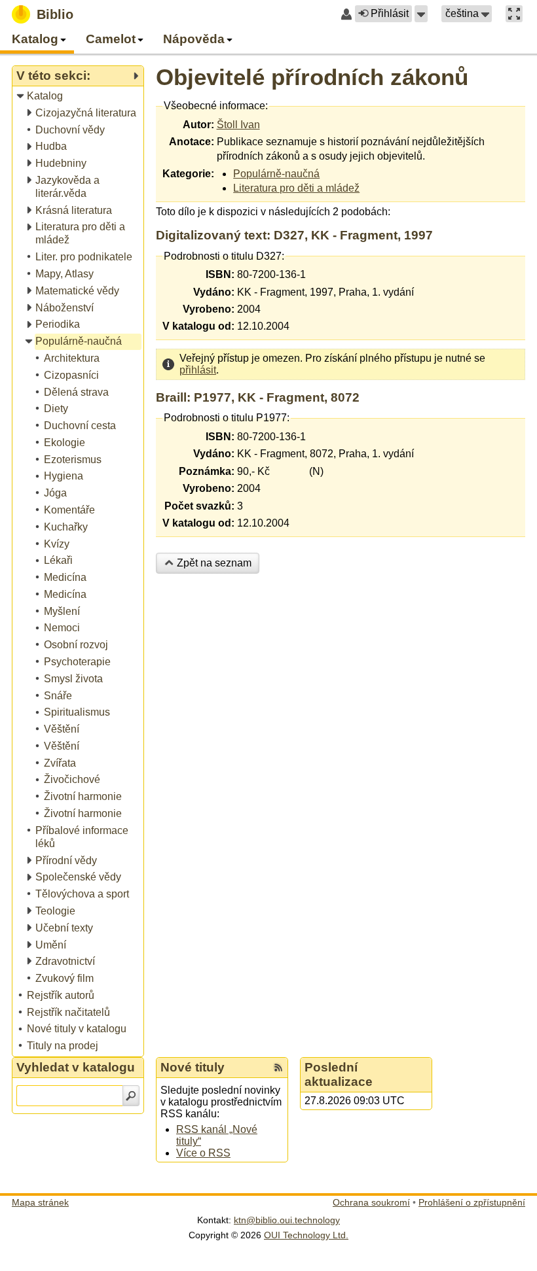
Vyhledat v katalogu (75, 1067)
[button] (421, 13)
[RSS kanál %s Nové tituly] (278, 1067)
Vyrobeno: (208, 309)
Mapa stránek (40, 1202)
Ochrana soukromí (371, 1202)
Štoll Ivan (238, 124)
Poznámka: (206, 471)
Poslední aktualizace (339, 1074)
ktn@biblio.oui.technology (287, 1220)
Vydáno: (213, 292)
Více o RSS (203, 1152)
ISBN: (220, 274)
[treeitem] (78, 96)
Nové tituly (192, 1067)
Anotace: (191, 141)
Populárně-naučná (276, 173)
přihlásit (197, 369)
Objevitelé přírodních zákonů (312, 77)
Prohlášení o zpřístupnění (471, 1202)
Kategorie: (188, 173)
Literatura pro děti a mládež (296, 188)
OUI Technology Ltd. (306, 1235)
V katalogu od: (198, 326)
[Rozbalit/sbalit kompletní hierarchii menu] (135, 76)
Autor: (198, 124)
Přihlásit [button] (390, 13)
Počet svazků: (199, 506)
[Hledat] (130, 1095)
